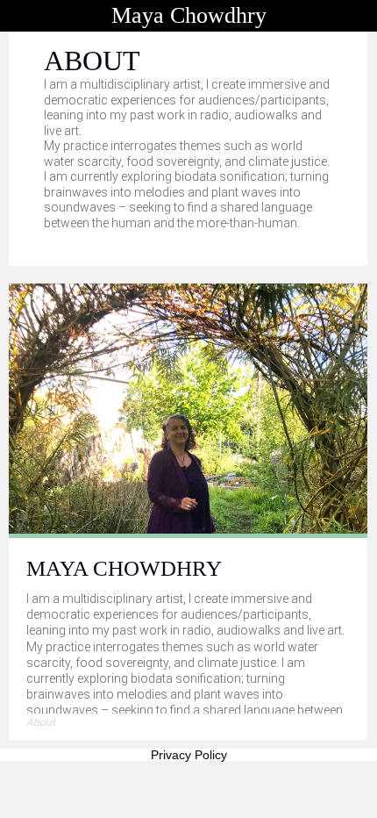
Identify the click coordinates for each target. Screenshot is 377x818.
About (40, 722)
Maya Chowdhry (189, 15)
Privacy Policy (189, 755)
